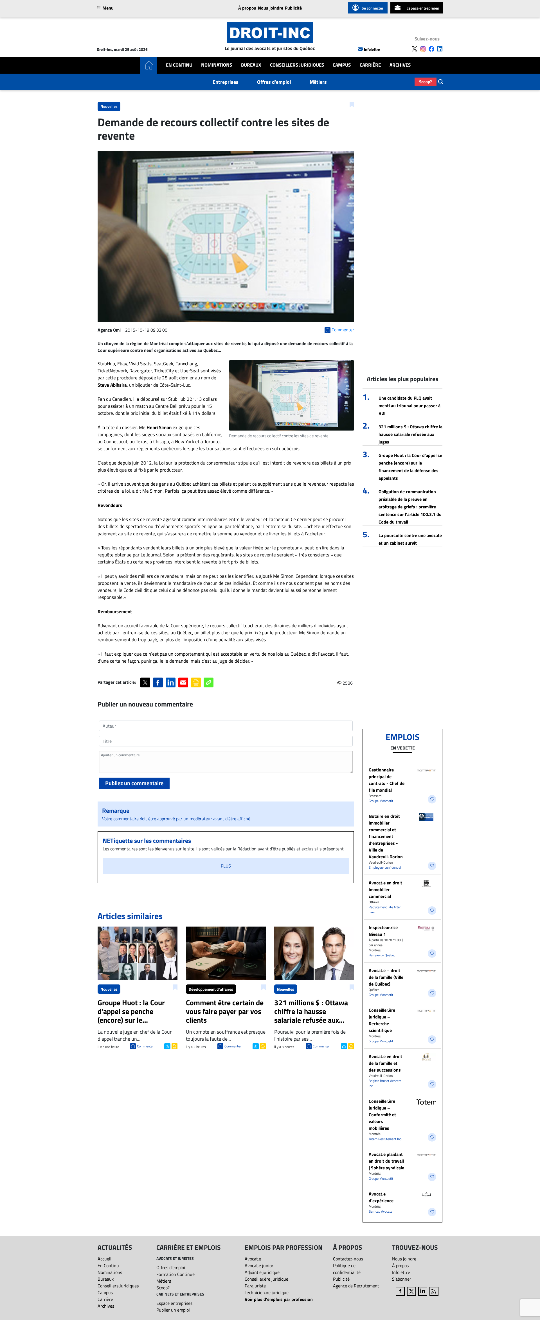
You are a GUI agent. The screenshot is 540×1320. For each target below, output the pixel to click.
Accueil (104, 1258)
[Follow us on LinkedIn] (439, 49)
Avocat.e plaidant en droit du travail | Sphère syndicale (386, 1161)
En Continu (179, 65)
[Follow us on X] (414, 49)
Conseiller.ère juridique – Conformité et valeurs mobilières (382, 1114)
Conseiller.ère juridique (266, 1279)
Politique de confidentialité (347, 1269)
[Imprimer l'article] (173, 1045)
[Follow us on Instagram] (423, 49)
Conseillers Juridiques (297, 65)
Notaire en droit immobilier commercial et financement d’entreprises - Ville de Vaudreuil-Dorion (386, 836)
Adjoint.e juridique (262, 1272)
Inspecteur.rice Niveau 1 (383, 931)
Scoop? (425, 81)
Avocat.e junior (259, 1265)
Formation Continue (175, 1274)
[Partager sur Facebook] (158, 682)
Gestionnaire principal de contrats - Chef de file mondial (386, 779)
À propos (247, 7)
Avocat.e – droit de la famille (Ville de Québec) (386, 977)
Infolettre (372, 49)
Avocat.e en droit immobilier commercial (385, 889)
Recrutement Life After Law (385, 909)
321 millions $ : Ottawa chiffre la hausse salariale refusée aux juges (410, 434)
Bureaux (251, 65)
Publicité (293, 7)
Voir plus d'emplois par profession (279, 1299)
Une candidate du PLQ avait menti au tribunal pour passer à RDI (409, 405)
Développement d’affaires (211, 989)
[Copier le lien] (208, 682)
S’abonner (401, 1279)
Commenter (145, 1046)
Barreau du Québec (382, 955)
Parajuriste (255, 1285)
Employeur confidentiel (385, 867)
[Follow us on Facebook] (431, 49)
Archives (400, 65)
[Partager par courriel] (183, 682)
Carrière (370, 65)
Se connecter (372, 8)
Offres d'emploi (274, 82)
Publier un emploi (173, 1310)
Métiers (318, 82)
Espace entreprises (422, 8)
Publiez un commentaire (134, 783)
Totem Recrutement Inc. (385, 1139)
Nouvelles (109, 106)
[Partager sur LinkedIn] (171, 682)
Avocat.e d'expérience (381, 1197)
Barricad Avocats (380, 1211)
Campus (342, 65)
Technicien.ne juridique (267, 1292)
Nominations (216, 65)
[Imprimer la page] (196, 682)
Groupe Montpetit (381, 800)
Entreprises (225, 82)
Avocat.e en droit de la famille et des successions (385, 1063)
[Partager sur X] (145, 682)
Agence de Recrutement (356, 1285)
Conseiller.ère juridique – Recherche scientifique (382, 1020)
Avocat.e (253, 1258)
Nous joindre (270, 7)
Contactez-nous (348, 1258)
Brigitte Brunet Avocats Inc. (385, 1083)
